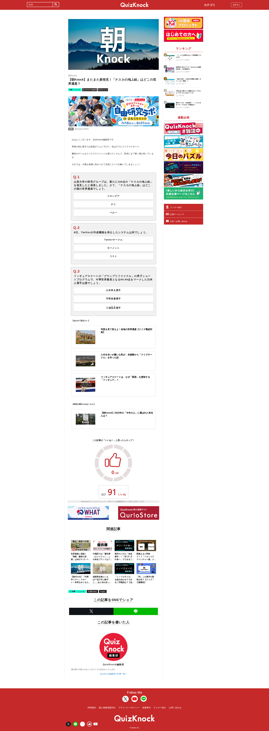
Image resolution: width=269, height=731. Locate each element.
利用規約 (92, 707)
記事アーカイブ (177, 214)
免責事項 (146, 707)
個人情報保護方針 (107, 707)
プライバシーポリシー (128, 707)
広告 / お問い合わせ (178, 221)
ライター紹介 (176, 207)
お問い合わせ (175, 707)
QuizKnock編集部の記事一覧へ (113, 674)
